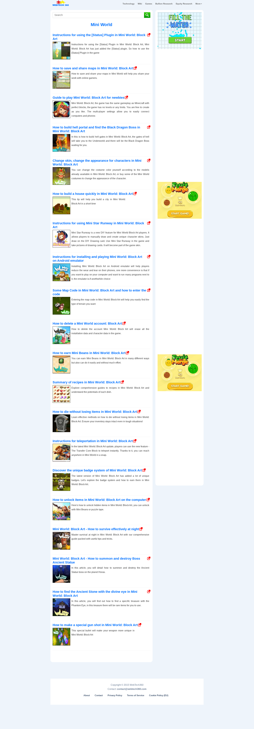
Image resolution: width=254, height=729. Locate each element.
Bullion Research (164, 4)
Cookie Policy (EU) (158, 695)
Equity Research (184, 4)
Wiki (140, 4)
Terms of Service (135, 695)
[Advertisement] (180, 69)
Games (148, 4)
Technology (128, 4)
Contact (99, 695)
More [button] (197, 4)
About (86, 695)
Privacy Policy (115, 695)
